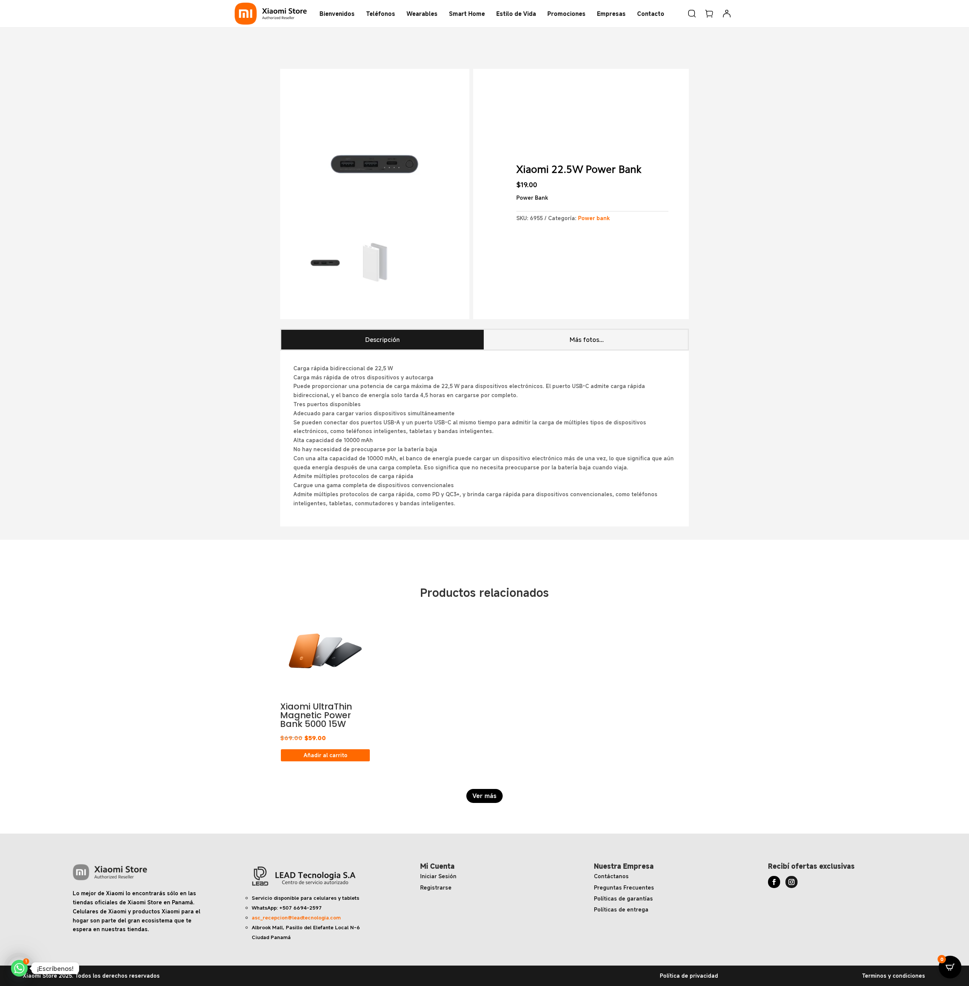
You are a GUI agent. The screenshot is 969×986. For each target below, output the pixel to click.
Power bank (594, 218)
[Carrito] (709, 13)
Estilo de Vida (516, 13)
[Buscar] (691, 13)
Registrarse (436, 887)
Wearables (422, 13)
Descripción (382, 339)
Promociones (566, 13)
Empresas (611, 13)
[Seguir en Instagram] (791, 882)
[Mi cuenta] (726, 13)
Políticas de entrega (621, 909)
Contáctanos (611, 876)
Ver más (484, 796)
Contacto (650, 13)
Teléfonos (380, 13)
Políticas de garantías (623, 898)
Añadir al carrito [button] (325, 755)
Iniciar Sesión (438, 876)
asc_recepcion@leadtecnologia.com (296, 917)
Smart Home (467, 13)
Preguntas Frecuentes (624, 887)
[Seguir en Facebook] (774, 882)
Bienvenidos (337, 13)
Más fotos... (587, 339)
